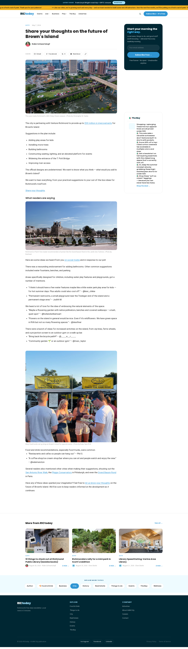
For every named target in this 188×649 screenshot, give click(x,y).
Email (39, 54)
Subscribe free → (143, 55)
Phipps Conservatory (62, 472)
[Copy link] (85, 54)
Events (39, 14)
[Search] (140, 14)
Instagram (85, 642)
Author (30, 586)
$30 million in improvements (98, 123)
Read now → (119, 3)
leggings (148, 178)
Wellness (157, 586)
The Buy (72, 14)
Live (47, 14)
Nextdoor (76, 54)
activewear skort (146, 136)
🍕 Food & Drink (46, 586)
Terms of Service (165, 641)
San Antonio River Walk (36, 472)
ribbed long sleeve (146, 159)
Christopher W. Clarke (80, 116)
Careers (125, 614)
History (86, 586)
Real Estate (100, 586)
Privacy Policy (151, 641)
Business (55, 14)
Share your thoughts (35, 190)
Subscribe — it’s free (155, 14)
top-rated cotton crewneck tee (147, 144)
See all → (159, 523)
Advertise (82, 14)
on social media (72, 260)
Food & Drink (75, 606)
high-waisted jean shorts (146, 170)
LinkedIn (109, 642)
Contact (125, 618)
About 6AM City (128, 610)
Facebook (53, 54)
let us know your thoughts (97, 483)
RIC (27, 14)
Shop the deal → (143, 186)
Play (64, 14)
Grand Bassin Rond (107, 472)
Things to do (117, 586)
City (27, 25)
